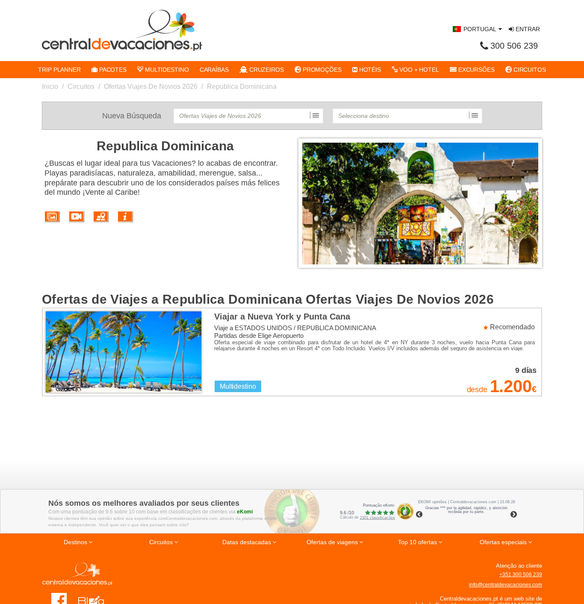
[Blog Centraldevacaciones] (95, 600)
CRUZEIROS (266, 69)
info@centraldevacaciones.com (505, 585)
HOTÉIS (369, 69)
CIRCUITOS (529, 69)
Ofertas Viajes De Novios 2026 (151, 86)
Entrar (527, 29)
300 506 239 (514, 45)
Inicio (50, 86)
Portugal (479, 29)
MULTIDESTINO (166, 69)
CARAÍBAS (214, 69)
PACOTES (112, 69)
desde (477, 389)
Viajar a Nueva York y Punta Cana (282, 316)
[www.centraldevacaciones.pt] (122, 30)
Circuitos (81, 86)
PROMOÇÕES (321, 69)
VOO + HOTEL (418, 69)
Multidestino (238, 386)
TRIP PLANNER (59, 69)
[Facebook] (59, 600)
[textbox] (248, 115)
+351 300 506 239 (520, 575)
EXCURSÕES (476, 69)
